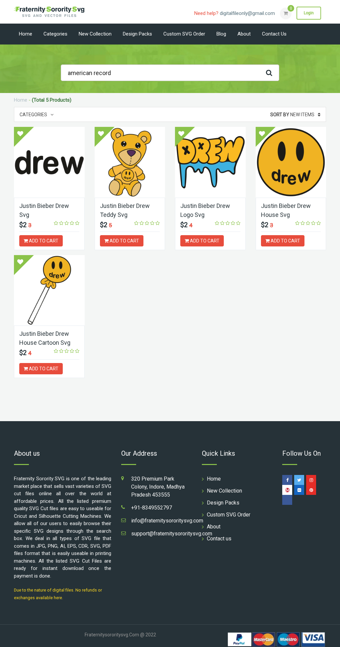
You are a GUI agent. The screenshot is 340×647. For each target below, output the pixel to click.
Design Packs (137, 34)
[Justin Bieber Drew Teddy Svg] (130, 162)
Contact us (274, 34)
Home (25, 34)
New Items (292, 114)
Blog (221, 34)
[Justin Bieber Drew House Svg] (291, 162)
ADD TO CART (43, 240)
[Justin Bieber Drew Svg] (49, 162)
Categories (55, 34)
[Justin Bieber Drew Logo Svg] (210, 162)
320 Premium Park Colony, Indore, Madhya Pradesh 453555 (158, 487)
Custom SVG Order (184, 34)
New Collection (95, 34)
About (244, 34)
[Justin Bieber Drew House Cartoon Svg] (49, 290)
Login (309, 13)
